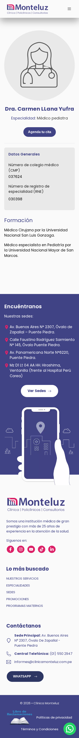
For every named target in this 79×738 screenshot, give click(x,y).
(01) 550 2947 (61, 653)
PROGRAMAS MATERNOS (24, 605)
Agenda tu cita (39, 132)
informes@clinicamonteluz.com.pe (43, 661)
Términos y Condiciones (39, 729)
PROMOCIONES (17, 599)
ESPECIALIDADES (18, 585)
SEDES (10, 592)
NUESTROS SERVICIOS (22, 578)
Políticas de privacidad (54, 717)
